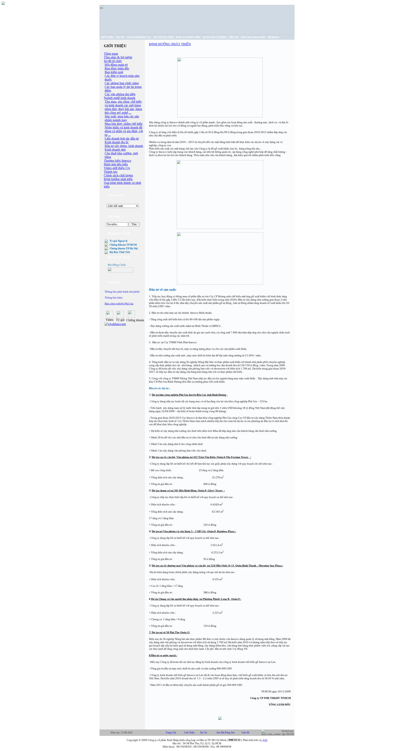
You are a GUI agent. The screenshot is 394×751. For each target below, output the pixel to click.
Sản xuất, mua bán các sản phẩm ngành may (122, 118)
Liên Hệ (245, 732)
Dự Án (203, 732)
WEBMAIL (273, 37)
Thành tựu (110, 171)
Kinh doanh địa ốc (117, 142)
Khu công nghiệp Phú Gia (119, 303)
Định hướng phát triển (118, 179)
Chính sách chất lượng (118, 175)
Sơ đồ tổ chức (113, 61)
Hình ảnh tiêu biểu (116, 164)
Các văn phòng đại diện (120, 94)
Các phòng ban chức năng (122, 83)
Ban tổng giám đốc (117, 68)
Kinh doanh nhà (115, 149)
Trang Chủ (171, 732)
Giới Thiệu (189, 732)
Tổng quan (111, 53)
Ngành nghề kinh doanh (119, 98)
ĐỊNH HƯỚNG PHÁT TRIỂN (170, 44)
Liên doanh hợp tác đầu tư (122, 138)
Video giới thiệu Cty (117, 168)
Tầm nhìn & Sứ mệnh (118, 57)
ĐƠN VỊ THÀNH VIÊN (188, 37)
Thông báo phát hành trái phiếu (122, 291)
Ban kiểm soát (114, 72)
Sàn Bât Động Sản (225, 732)
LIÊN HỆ (233, 37)
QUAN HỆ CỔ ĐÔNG (215, 37)
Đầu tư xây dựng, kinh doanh (124, 146)
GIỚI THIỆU (107, 37)
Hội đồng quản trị (116, 64)
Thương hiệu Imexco (117, 160)
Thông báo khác (114, 297)
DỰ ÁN (120, 37)
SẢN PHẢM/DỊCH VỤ (139, 37)
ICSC (265, 740)
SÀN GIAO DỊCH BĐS (253, 37)
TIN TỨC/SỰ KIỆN (163, 37)
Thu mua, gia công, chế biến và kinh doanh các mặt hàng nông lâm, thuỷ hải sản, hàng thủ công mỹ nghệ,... (123, 107)
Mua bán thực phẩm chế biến (123, 123)
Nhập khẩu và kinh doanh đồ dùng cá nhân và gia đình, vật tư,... (124, 131)
